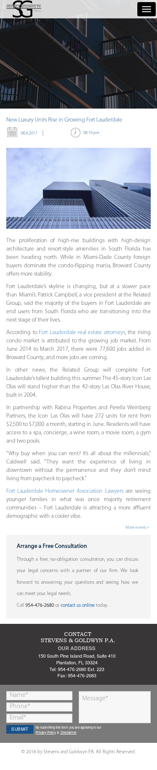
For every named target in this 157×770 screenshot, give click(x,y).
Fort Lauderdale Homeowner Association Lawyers (65, 491)
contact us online (78, 605)
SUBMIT (19, 729)
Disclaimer (68, 732)
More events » (137, 527)
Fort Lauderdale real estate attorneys (82, 332)
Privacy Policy (46, 732)
